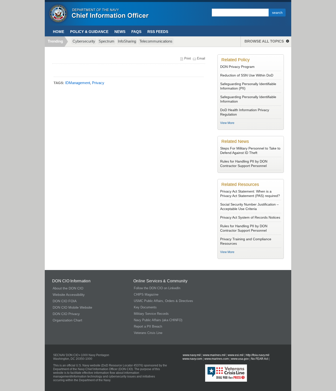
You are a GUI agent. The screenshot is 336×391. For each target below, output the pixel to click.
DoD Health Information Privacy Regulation (244, 112)
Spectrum (106, 41)
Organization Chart (67, 320)
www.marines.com (216, 359)
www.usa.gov (240, 359)
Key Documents (145, 307)
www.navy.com (192, 359)
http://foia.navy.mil (257, 355)
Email (201, 58)
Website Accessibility (69, 295)
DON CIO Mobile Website (72, 307)
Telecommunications (155, 41)
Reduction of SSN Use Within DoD (246, 75)
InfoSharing (127, 41)
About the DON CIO (68, 288)
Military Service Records (151, 314)
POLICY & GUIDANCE (89, 32)
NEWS (119, 32)
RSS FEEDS (157, 32)
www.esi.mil (236, 355)
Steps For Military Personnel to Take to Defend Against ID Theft (250, 150)
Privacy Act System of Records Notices (250, 217)
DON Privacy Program (237, 67)
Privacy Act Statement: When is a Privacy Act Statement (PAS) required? (250, 193)
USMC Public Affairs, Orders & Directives (163, 301)
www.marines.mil (214, 355)
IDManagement (77, 83)
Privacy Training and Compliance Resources (245, 241)
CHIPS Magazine (146, 294)
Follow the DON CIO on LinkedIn (157, 288)
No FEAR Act (259, 359)
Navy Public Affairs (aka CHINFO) (158, 320)
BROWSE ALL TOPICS (264, 41)
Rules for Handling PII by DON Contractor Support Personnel (243, 163)
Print (187, 58)
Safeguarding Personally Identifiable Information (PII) (248, 86)
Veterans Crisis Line (148, 333)
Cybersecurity (84, 41)
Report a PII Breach (148, 326)
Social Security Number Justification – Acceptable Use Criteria (249, 206)
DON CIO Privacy (66, 314)
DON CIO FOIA (64, 301)
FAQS (136, 32)
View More (227, 123)
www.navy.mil (192, 355)
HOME (58, 32)
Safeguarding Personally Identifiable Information (248, 99)
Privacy (98, 83)
